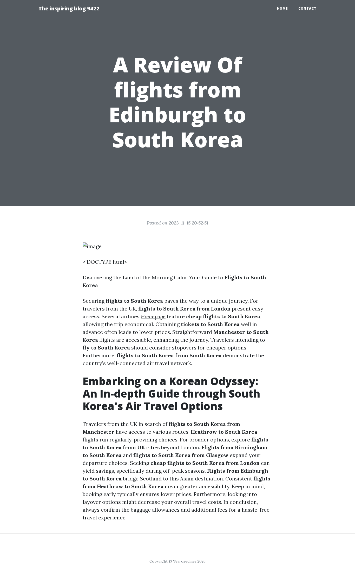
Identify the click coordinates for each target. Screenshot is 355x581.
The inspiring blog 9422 (69, 8)
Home (282, 8)
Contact (307, 8)
